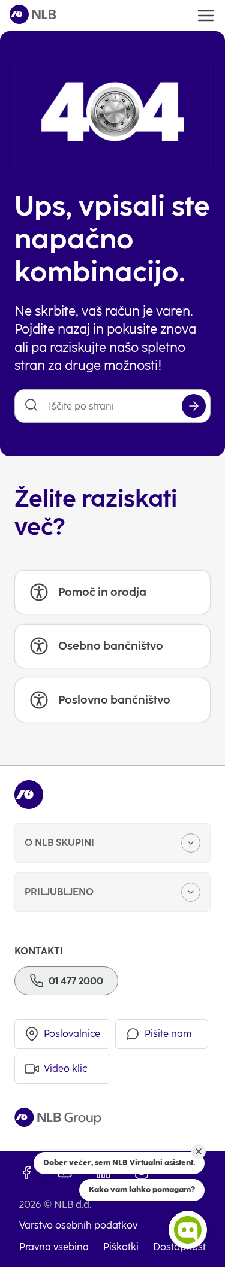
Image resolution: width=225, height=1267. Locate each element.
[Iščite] (194, 406)
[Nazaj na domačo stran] (33, 15)
